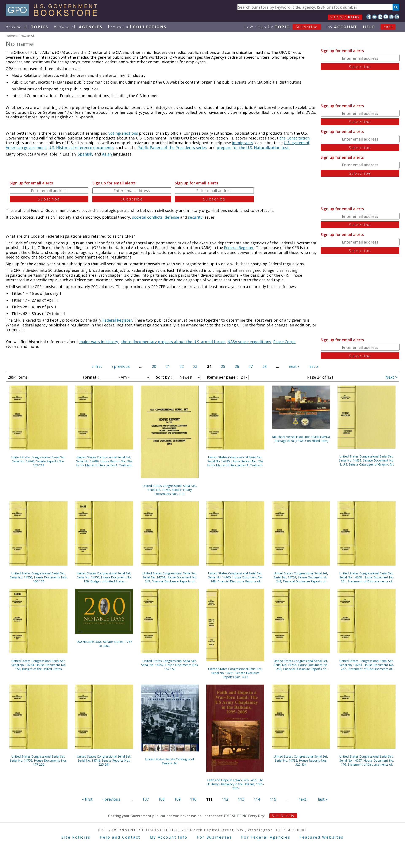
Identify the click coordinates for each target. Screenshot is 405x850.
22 (182, 366)
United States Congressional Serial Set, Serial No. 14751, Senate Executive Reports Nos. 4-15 (235, 673)
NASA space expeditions (249, 341)
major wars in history (98, 341)
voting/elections (123, 133)
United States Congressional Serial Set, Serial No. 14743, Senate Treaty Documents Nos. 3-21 (170, 490)
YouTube (385, 16)
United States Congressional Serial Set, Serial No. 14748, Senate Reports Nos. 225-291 (104, 760)
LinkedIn (396, 16)
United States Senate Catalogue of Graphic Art (169, 761)
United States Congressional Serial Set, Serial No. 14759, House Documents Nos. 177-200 (38, 760)
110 (193, 799)
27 (250, 366)
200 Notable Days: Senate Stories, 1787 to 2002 (104, 644)
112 (225, 799)
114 (257, 799)
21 (168, 366)
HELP (369, 26)
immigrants (242, 142)
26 (237, 366)
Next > (391, 377)
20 (154, 366)
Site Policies (75, 837)
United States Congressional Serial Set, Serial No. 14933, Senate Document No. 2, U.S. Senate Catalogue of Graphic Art (366, 460)
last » (313, 366)
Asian (107, 154)
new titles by (281, 26)
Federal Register (239, 247)
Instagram (380, 16)
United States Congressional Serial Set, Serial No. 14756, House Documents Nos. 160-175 (38, 577)
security (195, 217)
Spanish (85, 154)
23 (195, 366)
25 (223, 366)
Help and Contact (120, 837)
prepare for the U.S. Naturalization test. (253, 147)
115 (273, 799)
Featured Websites (322, 837)
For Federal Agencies (265, 837)
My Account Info (169, 837)
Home (10, 36)
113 (241, 799)
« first (97, 366)
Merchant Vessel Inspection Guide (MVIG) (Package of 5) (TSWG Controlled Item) (301, 439)
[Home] (53, 14)
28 (264, 366)
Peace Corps (284, 341)
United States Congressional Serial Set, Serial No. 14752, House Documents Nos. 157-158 (169, 665)
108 (161, 799)
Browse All (27, 26)
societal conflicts (147, 217)
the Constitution (294, 138)
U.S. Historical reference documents (81, 147)
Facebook (368, 16)
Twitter (374, 16)
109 (177, 799)
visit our (345, 17)
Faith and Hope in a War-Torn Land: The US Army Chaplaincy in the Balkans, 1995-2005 (235, 784)
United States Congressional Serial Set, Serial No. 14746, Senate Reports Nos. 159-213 (38, 461)
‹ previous (121, 366)
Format (90, 377)
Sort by (163, 377)
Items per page (222, 377)
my (341, 26)
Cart (388, 26)
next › (294, 366)
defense (172, 217)
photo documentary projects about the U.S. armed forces (172, 341)
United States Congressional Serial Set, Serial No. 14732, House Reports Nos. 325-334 (301, 760)
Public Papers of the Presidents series (172, 147)
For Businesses (214, 837)
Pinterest (391, 16)
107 (145, 799)
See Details (283, 815)
